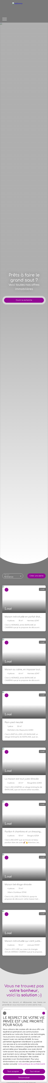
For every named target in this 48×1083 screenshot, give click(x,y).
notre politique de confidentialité (31, 1064)
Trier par (6, 574)
